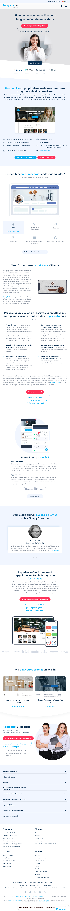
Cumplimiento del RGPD (36, 882)
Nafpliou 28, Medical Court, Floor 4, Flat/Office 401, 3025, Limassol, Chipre (33, 897)
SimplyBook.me (8, 297)
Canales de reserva (8, 838)
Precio (36, 833)
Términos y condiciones (19, 882)
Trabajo (37, 866)
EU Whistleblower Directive (44, 901)
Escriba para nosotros (41, 871)
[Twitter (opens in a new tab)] (30, 892)
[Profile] (61, 5)
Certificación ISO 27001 (50, 888)
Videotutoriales (45, 150)
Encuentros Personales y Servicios (14, 799)
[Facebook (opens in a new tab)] (25, 892)
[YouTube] (40, 892)
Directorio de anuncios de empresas (45, 844)
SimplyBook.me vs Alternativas (11, 846)
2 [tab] (36, 557)
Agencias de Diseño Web (42, 877)
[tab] (13, 227)
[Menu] (66, 6)
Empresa (37, 835)
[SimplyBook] (10, 6)
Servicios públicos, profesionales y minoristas (14, 788)
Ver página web (17, 706)
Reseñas (37, 855)
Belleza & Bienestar (9, 777)
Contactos (38, 863)
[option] (35, 200)
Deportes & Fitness (9, 805)
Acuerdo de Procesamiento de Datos (28, 885)
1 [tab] (33, 557)
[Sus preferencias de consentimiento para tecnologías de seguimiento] (67, 908)
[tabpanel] (35, 540)
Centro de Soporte (8, 855)
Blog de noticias (39, 869)
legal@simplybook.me (43, 900)
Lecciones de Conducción (11, 816)
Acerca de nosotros (40, 858)
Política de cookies (46, 885)
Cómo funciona (7, 858)
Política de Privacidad (51, 882)
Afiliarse (37, 874)
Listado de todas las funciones (11, 833)
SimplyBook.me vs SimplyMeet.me (12, 844)
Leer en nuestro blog (13, 231)
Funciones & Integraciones (10, 835)
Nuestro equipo (39, 860)
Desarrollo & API (39, 841)
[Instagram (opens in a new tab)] (45, 892)
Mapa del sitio (7, 866)
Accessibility (62, 888)
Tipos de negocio (40, 838)
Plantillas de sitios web (9, 841)
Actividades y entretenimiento (13, 810)
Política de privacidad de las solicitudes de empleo (18, 888)
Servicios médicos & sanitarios (13, 794)
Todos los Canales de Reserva (34, 252)
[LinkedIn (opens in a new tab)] (35, 892)
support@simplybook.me (15, 900)
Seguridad (38, 888)
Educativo (6, 782)
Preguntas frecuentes (9, 860)
